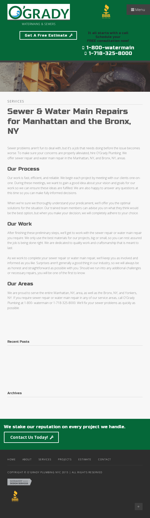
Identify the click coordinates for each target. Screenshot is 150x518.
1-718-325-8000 (109, 53)
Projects (64, 459)
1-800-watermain (109, 48)
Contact (104, 459)
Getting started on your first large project (35, 359)
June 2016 (14, 401)
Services (44, 459)
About (27, 459)
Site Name (106, 23)
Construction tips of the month (28, 377)
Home (11, 459)
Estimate (84, 459)
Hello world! (15, 350)
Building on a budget (21, 368)
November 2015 (18, 410)
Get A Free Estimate (46, 35)
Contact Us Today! (29, 437)
